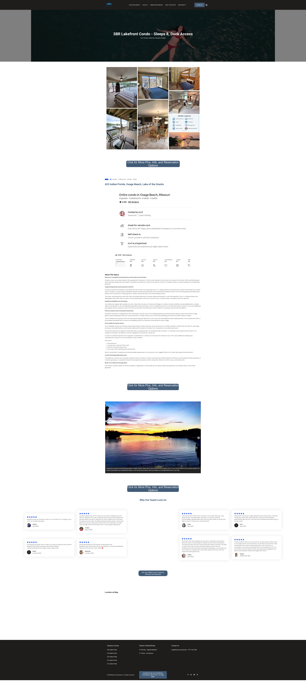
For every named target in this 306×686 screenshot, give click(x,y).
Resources (181, 5)
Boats (145, 5)
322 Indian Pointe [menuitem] (112, 657)
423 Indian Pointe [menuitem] (112, 650)
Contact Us (200, 5)
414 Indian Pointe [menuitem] (112, 653)
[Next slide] (198, 438)
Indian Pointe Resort (156, 5)
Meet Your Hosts (170, 5)
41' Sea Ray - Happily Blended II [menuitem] (148, 650)
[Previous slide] (107, 438)
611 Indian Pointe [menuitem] (112, 664)
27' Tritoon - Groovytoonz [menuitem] (146, 653)
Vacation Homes (134, 5)
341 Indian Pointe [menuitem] (112, 660)
